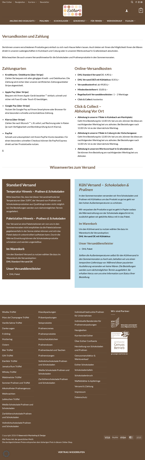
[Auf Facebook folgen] (136, 2)
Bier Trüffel (7, 350)
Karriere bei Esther (84, 335)
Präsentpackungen (47, 317)
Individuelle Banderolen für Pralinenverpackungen (88, 323)
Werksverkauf (114, 21)
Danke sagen (8, 328)
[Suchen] (132, 2)
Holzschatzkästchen (48, 339)
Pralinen (44, 21)
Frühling (6, 333)
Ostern (5, 344)
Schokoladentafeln (84, 370)
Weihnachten (8, 393)
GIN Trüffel (7, 355)
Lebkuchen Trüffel (11, 399)
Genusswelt (79, 21)
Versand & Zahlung (84, 386)
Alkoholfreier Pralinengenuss (16, 388)
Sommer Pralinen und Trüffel (16, 382)
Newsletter (44, 2)
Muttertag (7, 339)
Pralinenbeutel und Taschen (51, 350)
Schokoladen (61, 21)
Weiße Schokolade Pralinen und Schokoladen (17, 406)
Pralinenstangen (46, 355)
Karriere (31, 2)
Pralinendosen (45, 344)
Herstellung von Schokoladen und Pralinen (89, 348)
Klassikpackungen (47, 312)
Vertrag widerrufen (71, 452)
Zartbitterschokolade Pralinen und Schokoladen (17, 415)
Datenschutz (81, 397)
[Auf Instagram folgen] (139, 2)
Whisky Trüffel (9, 372)
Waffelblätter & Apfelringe (87, 381)
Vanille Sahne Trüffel (12, 322)
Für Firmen (96, 21)
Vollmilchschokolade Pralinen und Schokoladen (16, 424)
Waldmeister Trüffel (11, 377)
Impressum (80, 391)
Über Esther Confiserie (86, 341)
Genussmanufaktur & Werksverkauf (85, 357)
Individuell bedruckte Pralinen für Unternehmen (89, 314)
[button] (126, 10)
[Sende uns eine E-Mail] (141, 2)
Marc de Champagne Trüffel (15, 317)
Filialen (129, 21)
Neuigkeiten (20, 2)
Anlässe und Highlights (22, 21)
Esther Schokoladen (84, 364)
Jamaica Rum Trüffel (12, 366)
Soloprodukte (45, 322)
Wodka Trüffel (9, 312)
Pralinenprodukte (47, 333)
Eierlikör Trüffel (9, 361)
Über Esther (7, 2)
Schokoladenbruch (84, 375)
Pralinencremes (46, 328)
